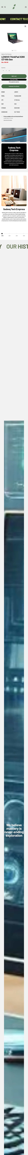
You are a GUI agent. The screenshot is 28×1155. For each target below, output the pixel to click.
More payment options (14, 81)
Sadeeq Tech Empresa (6, 54)
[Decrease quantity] (3, 70)
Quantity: (3, 67)
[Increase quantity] (9, 70)
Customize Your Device (14, 86)
